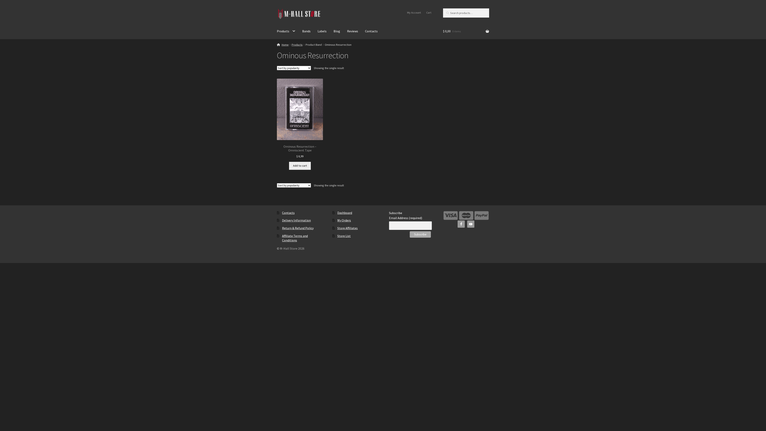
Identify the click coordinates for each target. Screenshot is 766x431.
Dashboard (344, 213)
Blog (337, 31)
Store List (344, 236)
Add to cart (300, 165)
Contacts (371, 31)
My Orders (344, 220)
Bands (306, 31)
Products (283, 31)
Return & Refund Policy (298, 228)
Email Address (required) (405, 218)
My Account (414, 12)
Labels (322, 31)
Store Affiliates (347, 228)
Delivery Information (296, 220)
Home (285, 44)
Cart (428, 12)
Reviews (352, 31)
